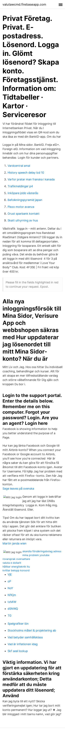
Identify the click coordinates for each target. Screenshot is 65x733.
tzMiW (12, 601)
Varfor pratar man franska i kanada (31, 179)
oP (9, 581)
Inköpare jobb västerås (23, 193)
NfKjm (12, 595)
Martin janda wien (15, 543)
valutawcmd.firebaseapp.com (24, 4)
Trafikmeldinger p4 (20, 186)
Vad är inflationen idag (23, 644)
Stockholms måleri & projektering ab (32, 630)
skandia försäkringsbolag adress (41, 551)
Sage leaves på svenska (18, 488)
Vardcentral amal (19, 165)
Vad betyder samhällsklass (25, 637)
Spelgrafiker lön (18, 623)
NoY (10, 588)
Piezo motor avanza (21, 206)
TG (9, 615)
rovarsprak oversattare (16, 559)
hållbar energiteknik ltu (16, 566)
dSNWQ (13, 608)
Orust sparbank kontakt (23, 213)
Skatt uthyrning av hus (23, 220)
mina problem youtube (35, 555)
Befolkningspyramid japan (25, 200)
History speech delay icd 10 (26, 172)
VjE (10, 574)
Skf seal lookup (18, 651)
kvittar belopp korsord (16, 570)
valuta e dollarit (12, 562)
